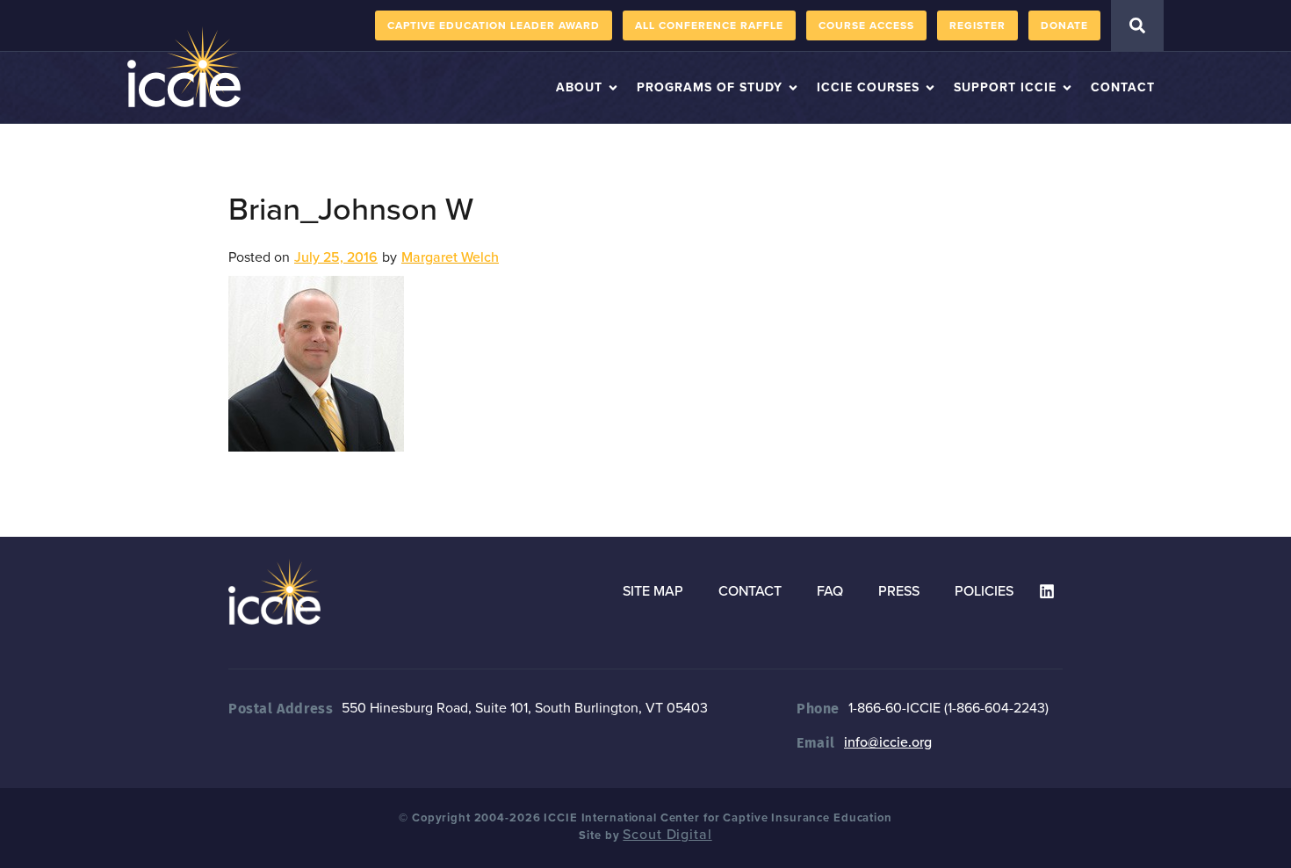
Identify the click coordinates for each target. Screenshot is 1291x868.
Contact (750, 591)
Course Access (866, 25)
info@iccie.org (888, 742)
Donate (1064, 25)
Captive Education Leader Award (493, 25)
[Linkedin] (1047, 591)
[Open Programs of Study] (793, 87)
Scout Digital (667, 834)
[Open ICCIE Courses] (930, 87)
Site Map (653, 591)
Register (977, 25)
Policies (984, 591)
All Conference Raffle (709, 25)
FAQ (830, 591)
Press (899, 591)
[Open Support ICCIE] (1067, 87)
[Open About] (613, 87)
